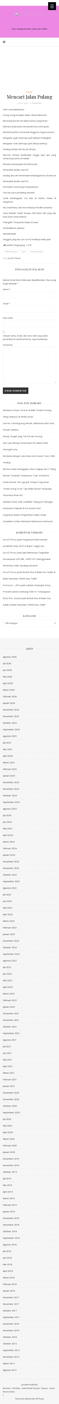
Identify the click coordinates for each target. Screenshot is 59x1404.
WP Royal (40, 1398)
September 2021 (11, 1033)
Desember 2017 (11, 1297)
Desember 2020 (11, 1092)
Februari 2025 (10, 769)
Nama (6, 289)
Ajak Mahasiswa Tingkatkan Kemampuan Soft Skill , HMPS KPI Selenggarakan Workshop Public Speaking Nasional (27, 559)
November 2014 (11, 1356)
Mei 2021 (7, 1059)
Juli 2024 (7, 815)
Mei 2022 (7, 980)
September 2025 (11, 729)
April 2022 (8, 987)
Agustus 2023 (10, 887)
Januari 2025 (9, 775)
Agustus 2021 (10, 1039)
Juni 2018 (7, 1257)
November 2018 (11, 1224)
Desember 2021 (11, 1013)
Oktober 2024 (10, 795)
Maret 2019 (9, 1198)
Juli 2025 (7, 742)
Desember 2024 (11, 782)
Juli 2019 (7, 1178)
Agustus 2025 (10, 736)
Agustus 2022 (10, 960)
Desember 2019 (11, 1158)
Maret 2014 (9, 1363)
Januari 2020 (9, 1152)
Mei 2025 (7, 749)
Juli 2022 (7, 967)
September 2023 (11, 881)
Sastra (52, 1388)
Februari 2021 (10, 1079)
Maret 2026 (9, 689)
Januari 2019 (9, 1211)
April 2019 (8, 1191)
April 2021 (8, 1066)
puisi (24, 251)
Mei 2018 (7, 1264)
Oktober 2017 (10, 1310)
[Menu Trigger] (52, 6)
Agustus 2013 (10, 1370)
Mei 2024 (7, 828)
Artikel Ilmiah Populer (31, 1388)
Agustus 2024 (10, 808)
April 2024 (8, 835)
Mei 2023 (7, 907)
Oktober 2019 (10, 1171)
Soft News (16, 1388)
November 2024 (11, 788)
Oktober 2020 (10, 1105)
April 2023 (8, 914)
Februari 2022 (10, 1000)
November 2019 (11, 1165)
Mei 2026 (7, 676)
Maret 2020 (9, 1138)
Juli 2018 (7, 1251)
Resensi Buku (9, 1391)
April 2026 (8, 683)
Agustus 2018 (10, 1244)
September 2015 (11, 1350)
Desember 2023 (11, 861)
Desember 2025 (11, 709)
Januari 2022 (9, 1006)
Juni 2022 (7, 973)
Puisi (29, 92)
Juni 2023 (7, 901)
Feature (44, 1388)
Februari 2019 (10, 1204)
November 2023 (11, 868)
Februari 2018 (10, 1284)
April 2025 (8, 755)
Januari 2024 (9, 854)
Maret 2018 (9, 1277)
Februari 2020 (10, 1145)
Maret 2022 (9, 993)
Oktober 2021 (10, 1026)
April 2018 (8, 1270)
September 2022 (11, 954)
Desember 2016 (11, 1323)
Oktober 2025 (10, 722)
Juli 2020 (7, 1119)
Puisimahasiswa (36, 251)
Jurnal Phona (14, 258)
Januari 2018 (9, 1290)
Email (6, 303)
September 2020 (11, 1112)
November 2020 (11, 1099)
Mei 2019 (7, 1185)
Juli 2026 (7, 663)
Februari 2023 (10, 927)
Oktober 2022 (10, 947)
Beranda (6, 1388)
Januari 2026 (9, 703)
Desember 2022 (11, 940)
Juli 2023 (7, 894)
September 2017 (11, 1317)
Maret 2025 (9, 762)
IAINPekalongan (11, 251)
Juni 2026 (7, 670)
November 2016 (11, 1330)
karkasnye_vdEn (11, 585)
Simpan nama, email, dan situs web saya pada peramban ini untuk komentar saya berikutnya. (25, 337)
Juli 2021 (7, 1046)
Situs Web (8, 317)
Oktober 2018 (10, 1231)
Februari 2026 (10, 696)
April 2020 (8, 1132)
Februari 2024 (10, 848)
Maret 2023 (9, 920)
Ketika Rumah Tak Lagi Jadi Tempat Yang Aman (26, 482)
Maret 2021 (9, 1072)
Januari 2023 (9, 934)
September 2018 (11, 1237)
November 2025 (11, 716)
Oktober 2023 (10, 874)
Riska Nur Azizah (12, 598)
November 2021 (11, 1020)
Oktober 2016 (10, 1337)
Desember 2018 (11, 1218)
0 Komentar (35, 102)
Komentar (8, 344)
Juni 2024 (7, 821)
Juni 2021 (7, 1053)
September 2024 (11, 802)
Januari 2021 (9, 1086)
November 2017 (11, 1304)
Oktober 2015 (10, 1343)
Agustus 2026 (10, 656)
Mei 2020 (7, 1125)
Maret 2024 (9, 841)
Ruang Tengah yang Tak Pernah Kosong (22, 436)
